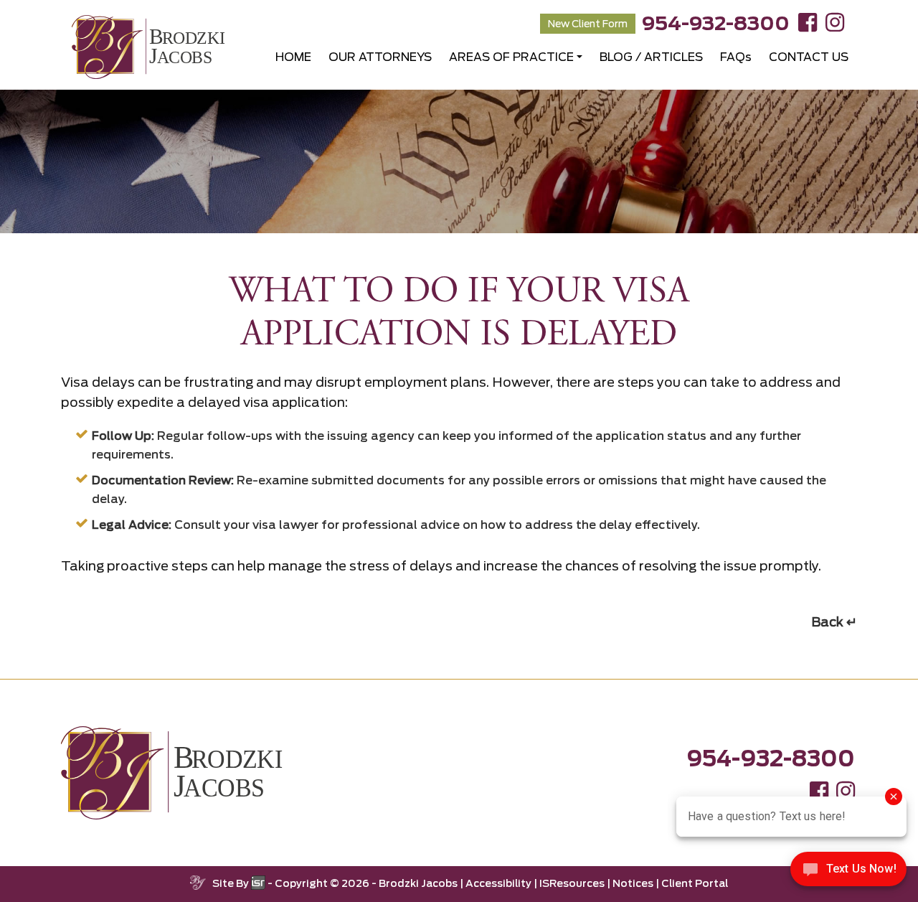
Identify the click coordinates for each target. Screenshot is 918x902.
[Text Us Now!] (848, 872)
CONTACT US (808, 57)
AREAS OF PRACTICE (511, 57)
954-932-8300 (716, 23)
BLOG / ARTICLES (651, 57)
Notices (632, 883)
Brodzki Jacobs (418, 883)
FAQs (736, 57)
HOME (293, 57)
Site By (231, 883)
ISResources (572, 883)
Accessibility (498, 883)
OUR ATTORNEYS (380, 57)
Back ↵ (834, 621)
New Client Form (588, 23)
